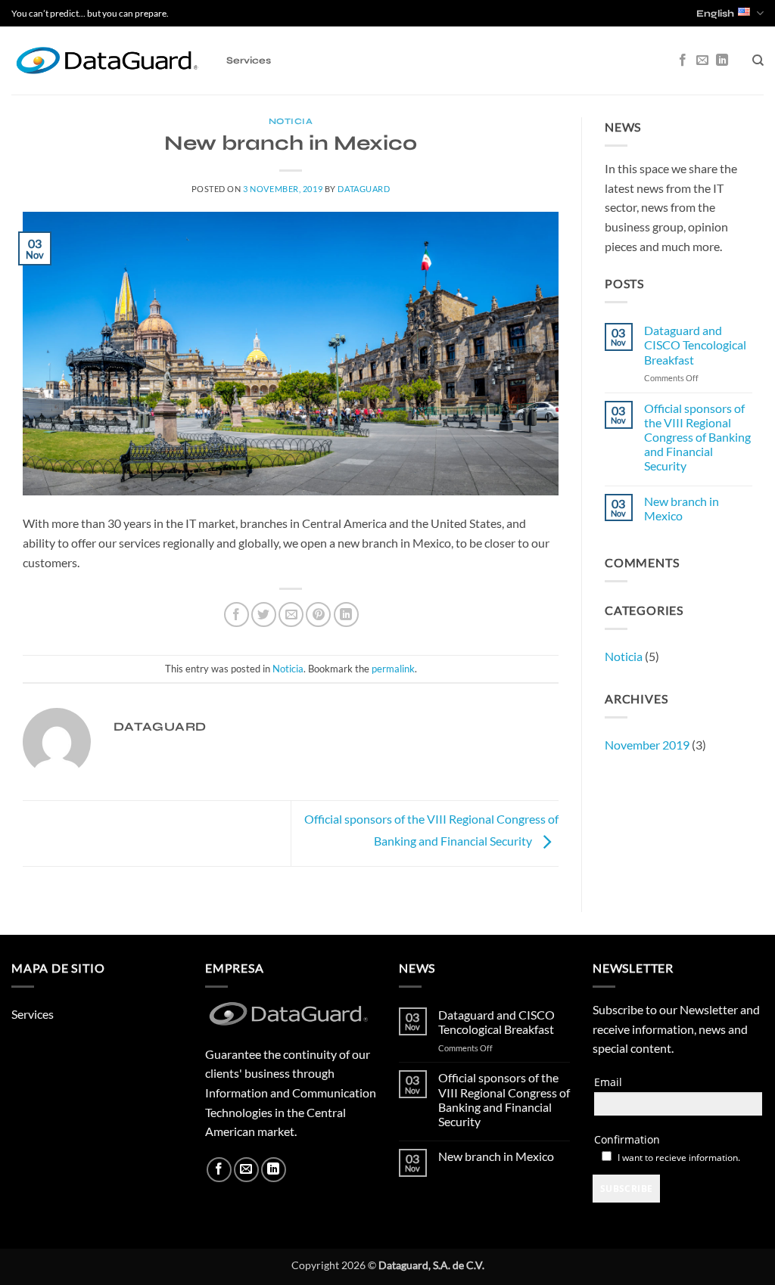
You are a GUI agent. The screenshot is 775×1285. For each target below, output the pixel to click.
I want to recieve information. (679, 1157)
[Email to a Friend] (291, 614)
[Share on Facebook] (236, 614)
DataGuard (364, 189)
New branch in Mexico (681, 508)
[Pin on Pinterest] (318, 614)
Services (248, 60)
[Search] (758, 60)
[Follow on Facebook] (683, 60)
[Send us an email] (702, 60)
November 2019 (647, 744)
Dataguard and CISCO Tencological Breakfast (695, 344)
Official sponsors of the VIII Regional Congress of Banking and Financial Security (697, 437)
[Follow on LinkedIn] (722, 60)
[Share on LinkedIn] (346, 614)
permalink (393, 669)
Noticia (291, 121)
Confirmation (627, 1139)
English (715, 14)
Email (608, 1082)
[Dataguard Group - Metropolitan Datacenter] (107, 60)
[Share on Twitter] (263, 614)
